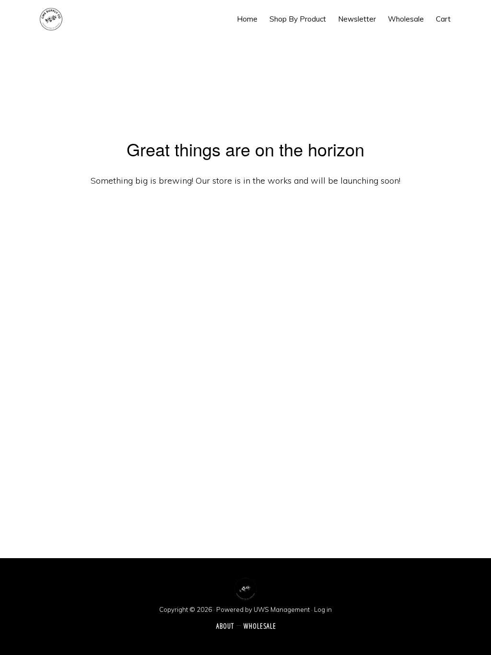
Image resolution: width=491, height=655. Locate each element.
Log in (323, 609)
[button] (465, 19)
